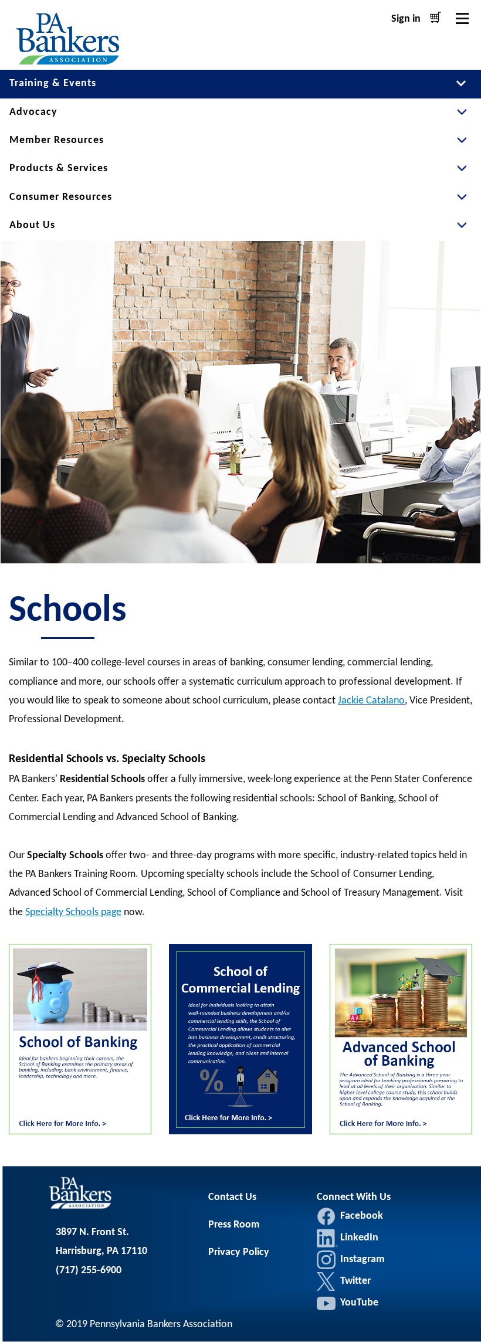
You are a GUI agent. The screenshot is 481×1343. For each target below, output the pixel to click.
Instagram (326, 1259)
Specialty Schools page (73, 912)
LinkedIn (327, 1238)
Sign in (406, 19)
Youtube (326, 1303)
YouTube (359, 1302)
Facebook (326, 1216)
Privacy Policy (238, 1252)
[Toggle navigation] (462, 18)
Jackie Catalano (371, 700)
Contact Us (232, 1197)
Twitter (326, 1281)
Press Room (234, 1224)
